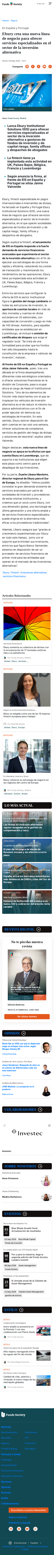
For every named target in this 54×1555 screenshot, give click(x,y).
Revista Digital (19, 929)
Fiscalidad (6, 1459)
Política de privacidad (38, 1546)
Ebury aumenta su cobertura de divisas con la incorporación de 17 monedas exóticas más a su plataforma (26, 650)
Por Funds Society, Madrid (19, 657)
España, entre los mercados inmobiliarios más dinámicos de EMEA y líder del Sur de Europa (27, 879)
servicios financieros (14, 576)
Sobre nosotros (20, 1166)
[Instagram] (19, 1529)
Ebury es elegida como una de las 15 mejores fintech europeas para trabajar (26, 715)
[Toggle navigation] (50, 3)
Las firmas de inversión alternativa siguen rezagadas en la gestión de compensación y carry (23, 827)
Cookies (25, 1549)
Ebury (6, 572)
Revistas (6, 1481)
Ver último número (27, 1016)
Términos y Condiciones (13, 1546)
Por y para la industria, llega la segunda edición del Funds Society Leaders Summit (30, 1257)
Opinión (12, 1033)
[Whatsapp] (50, 66)
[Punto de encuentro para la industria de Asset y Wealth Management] (12, 3)
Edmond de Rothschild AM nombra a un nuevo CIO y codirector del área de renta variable (26, 904)
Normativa (30, 1448)
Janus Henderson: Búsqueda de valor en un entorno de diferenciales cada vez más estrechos (21, 1068)
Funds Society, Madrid (17, 118)
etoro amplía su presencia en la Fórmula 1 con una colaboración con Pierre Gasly (19, 1329)
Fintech (15, 572)
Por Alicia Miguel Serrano (18, 1362)
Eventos (12, 1214)
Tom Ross (6, 1075)
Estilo (10, 1310)
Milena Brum (7, 1094)
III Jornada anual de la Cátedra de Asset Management (29, 1282)
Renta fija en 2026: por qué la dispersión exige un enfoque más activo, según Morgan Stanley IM (21, 1046)
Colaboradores (20, 1109)
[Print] (44, 66)
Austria (17, 793)
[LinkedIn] (27, 66)
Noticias (6, 1427)
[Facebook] (33, 66)
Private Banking (9, 1448)
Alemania (8, 793)
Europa (21, 727)
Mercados (6, 1437)
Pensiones (30, 1443)
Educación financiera (11, 1476)
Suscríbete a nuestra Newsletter (28, 1510)
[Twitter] (38, 66)
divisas (7, 661)
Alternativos (31, 1432)
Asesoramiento (9, 1465)
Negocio (5, 1443)
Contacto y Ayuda (19, 1522)
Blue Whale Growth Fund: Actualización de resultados (26, 1229)
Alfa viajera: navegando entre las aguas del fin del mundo (19, 1353)
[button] (24, 1543)
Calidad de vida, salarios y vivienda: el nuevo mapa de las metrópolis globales (19, 1379)
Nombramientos (9, 1432)
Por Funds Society (15, 1337)
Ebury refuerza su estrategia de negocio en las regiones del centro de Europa (26, 781)
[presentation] (4, 1125)
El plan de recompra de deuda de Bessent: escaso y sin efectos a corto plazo (25, 852)
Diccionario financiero (12, 1470)
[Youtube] (27, 1529)
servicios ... (23, 661)
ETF (27, 1437)
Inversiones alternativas (33, 572)
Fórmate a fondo (11, 1454)
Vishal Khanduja (9, 1054)
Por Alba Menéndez (16, 724)
